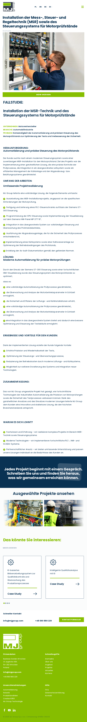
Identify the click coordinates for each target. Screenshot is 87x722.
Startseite (49, 659)
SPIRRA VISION (44, 717)
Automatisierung (10, 690)
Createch (7, 698)
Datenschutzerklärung (54, 693)
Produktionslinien (10, 695)
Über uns (49, 661)
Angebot (49, 664)
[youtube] (9, 710)
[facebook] (4, 710)
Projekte (48, 667)
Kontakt (48, 695)
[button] (4, 603)
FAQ (47, 690)
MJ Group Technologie (13, 701)
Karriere (48, 673)
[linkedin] (14, 710)
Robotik (6, 693)
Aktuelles (49, 670)
